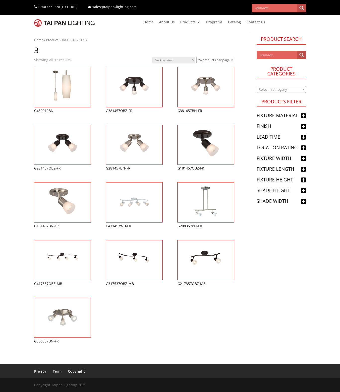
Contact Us (255, 22)
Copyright (76, 371)
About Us (167, 22)
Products (188, 22)
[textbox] (281, 89)
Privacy (40, 371)
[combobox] (281, 89)
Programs (214, 22)
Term (57, 371)
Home (148, 22)
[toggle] (303, 116)
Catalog (234, 22)
